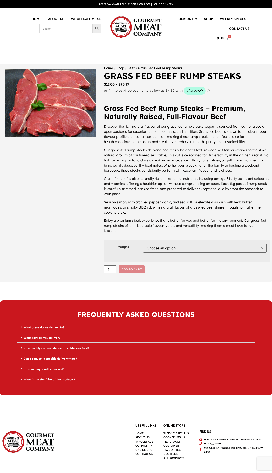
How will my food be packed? (44, 369)
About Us (56, 19)
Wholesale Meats (86, 19)
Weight (123, 246)
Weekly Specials (234, 19)
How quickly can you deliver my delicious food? (56, 348)
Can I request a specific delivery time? (50, 358)
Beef (131, 68)
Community (186, 19)
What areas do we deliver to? (44, 327)
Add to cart (132, 269)
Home (36, 19)
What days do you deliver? (42, 337)
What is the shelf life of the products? (49, 379)
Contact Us (239, 29)
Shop (208, 19)
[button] (136, 327)
